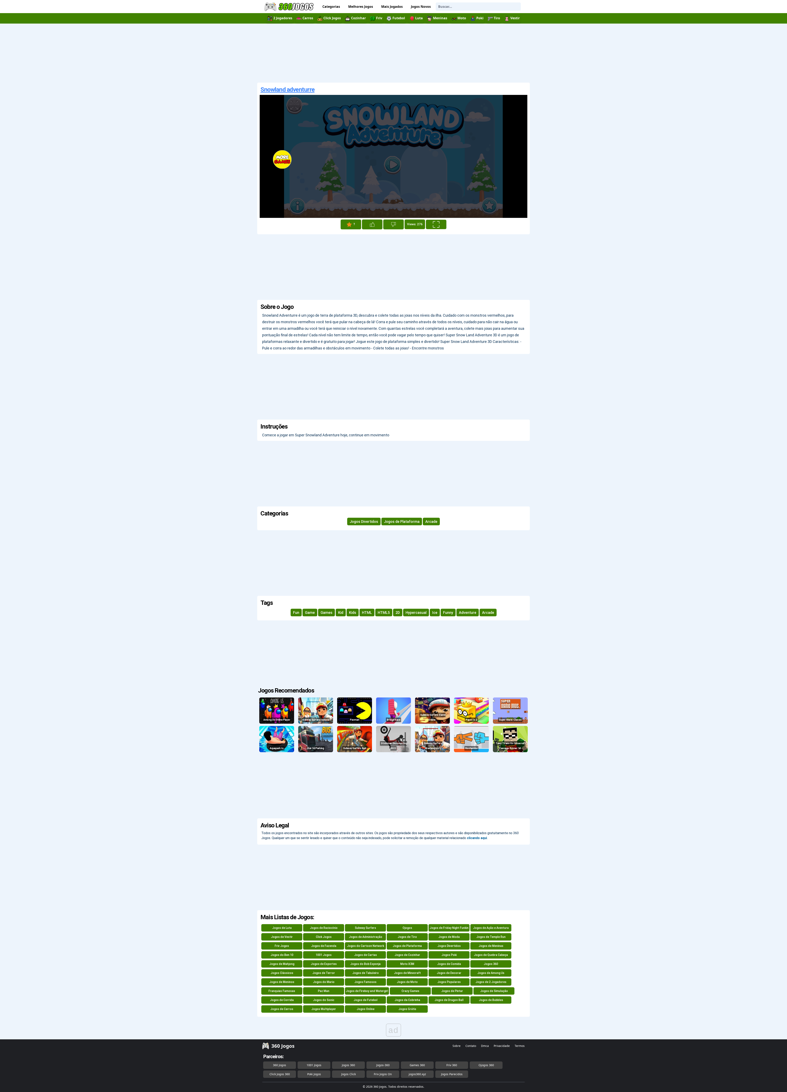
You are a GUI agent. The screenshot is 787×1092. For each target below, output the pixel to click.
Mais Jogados (392, 6)
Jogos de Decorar (449, 973)
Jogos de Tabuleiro (365, 973)
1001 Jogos (324, 955)
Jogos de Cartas (365, 955)
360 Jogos (279, 1065)
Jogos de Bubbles (491, 1000)
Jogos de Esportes (324, 964)
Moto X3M (407, 964)
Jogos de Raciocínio (324, 927)
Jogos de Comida (449, 964)
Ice (434, 612)
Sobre (457, 1046)
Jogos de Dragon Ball (449, 1000)
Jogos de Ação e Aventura (491, 927)
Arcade (431, 521)
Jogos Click (348, 1074)
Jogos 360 (491, 964)
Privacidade (502, 1046)
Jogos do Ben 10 (282, 955)
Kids (352, 612)
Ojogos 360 (486, 1065)
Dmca (485, 1046)
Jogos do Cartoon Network (365, 946)
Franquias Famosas (281, 991)
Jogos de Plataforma (402, 521)
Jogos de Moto (407, 982)
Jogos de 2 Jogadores (490, 982)
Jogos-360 (383, 1065)
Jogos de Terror (323, 973)
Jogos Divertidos (364, 521)
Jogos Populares (449, 982)
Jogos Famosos (365, 982)
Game (310, 612)
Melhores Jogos (360, 6)
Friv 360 (451, 1065)
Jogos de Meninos (281, 982)
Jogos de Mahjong (281, 964)
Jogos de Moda (449, 936)
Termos (520, 1046)
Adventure (467, 612)
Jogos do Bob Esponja (365, 964)
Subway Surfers (365, 927)
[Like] (372, 224)
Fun (296, 612)
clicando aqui (477, 838)
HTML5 (384, 612)
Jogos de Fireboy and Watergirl (367, 991)
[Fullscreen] (436, 224)
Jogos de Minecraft (407, 973)
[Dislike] (393, 224)
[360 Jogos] (289, 6)
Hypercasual (416, 612)
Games (326, 612)
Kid (340, 612)
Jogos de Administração (365, 936)
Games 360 (417, 1065)
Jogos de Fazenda (323, 946)
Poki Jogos (314, 1074)
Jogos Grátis (407, 1009)
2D (398, 612)
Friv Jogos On (383, 1074)
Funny (448, 612)
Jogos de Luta (282, 927)
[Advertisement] (393, 53)
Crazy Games (410, 991)
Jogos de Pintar (452, 991)
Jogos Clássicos (282, 973)
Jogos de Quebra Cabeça (491, 955)
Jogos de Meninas (491, 946)
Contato (470, 1046)
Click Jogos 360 (280, 1074)
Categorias (331, 6)
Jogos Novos (421, 6)
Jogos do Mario (323, 982)
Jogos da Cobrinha (407, 1000)
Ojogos (407, 927)
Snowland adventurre (287, 89)
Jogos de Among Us (490, 973)
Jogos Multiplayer (323, 1009)
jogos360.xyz (417, 1074)
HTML (367, 612)
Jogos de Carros (281, 1009)
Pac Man (323, 991)
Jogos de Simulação (494, 991)
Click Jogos (324, 936)
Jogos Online (365, 1009)
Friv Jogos (282, 946)
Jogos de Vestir (282, 936)
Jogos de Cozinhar (407, 955)
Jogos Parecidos (452, 1074)
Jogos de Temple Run (491, 936)
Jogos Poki (449, 955)
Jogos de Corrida (282, 1000)
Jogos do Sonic (323, 1000)
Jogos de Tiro (407, 936)
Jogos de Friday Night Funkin (449, 927)
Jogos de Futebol (366, 1000)
